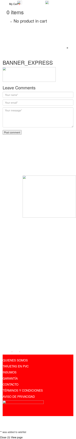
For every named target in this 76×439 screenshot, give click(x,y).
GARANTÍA (10, 378)
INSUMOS (9, 372)
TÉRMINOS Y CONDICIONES (23, 390)
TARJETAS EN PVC (16, 366)
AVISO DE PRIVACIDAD (19, 396)
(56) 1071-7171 (14, 293)
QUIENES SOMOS (15, 360)
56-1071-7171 (59, 2)
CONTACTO (10, 384)
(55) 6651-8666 (14, 287)
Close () (5, 437)
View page (17, 437)
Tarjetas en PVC (29, 419)
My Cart (14, 4)
